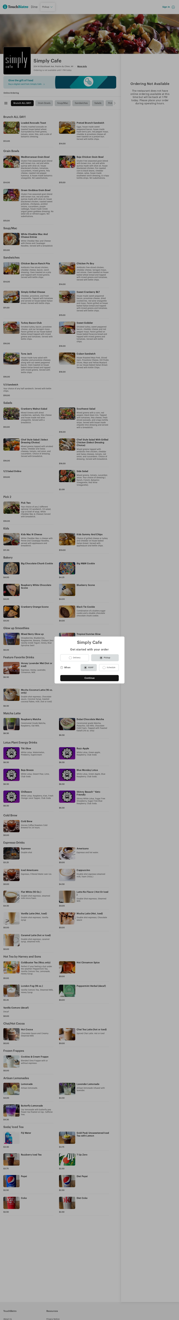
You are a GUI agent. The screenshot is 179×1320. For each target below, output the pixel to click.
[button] (74, 657)
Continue (89, 678)
